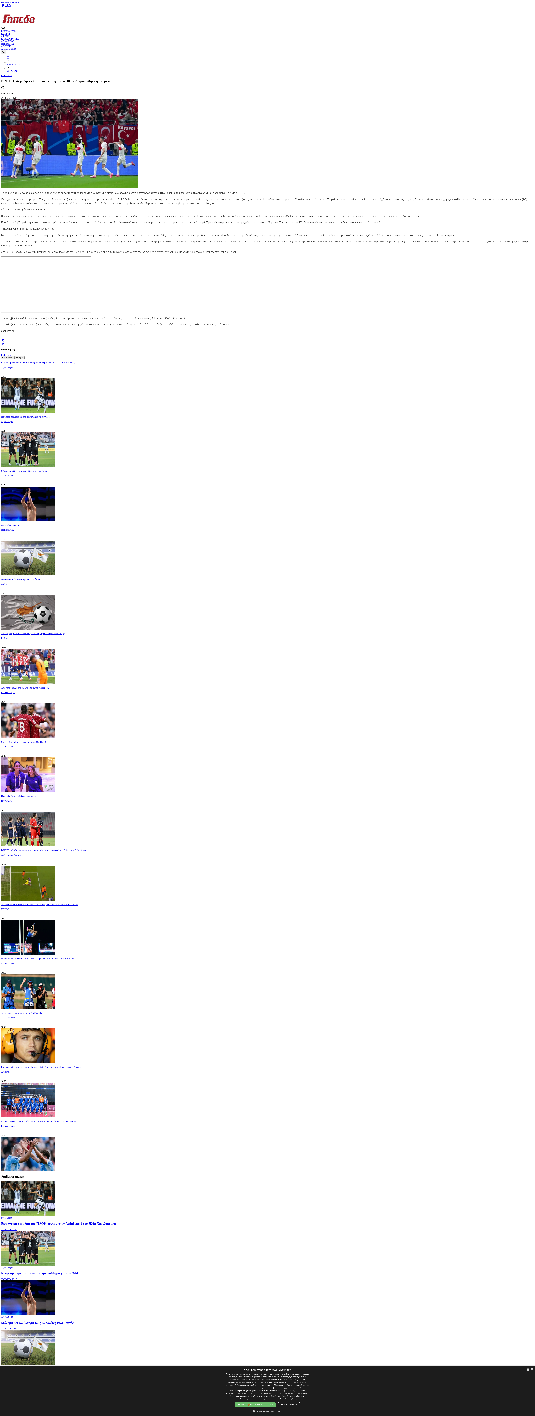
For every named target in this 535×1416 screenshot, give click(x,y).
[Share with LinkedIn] (2, 343)
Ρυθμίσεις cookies (276, 1399)
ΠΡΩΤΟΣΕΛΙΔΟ (9, 2)
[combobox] (528, 1369)
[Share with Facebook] (2, 337)
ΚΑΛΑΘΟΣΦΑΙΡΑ (10, 39)
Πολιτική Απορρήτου (292, 1399)
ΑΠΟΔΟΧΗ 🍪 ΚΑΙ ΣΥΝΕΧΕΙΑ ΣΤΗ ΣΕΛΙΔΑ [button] (255, 1404)
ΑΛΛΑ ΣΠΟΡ (7, 41)
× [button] (532, 1369)
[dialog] (267, 1391)
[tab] (8, 357)
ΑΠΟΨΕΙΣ (6, 46)
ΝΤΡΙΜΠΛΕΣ (7, 44)
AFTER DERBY (9, 49)
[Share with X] (2, 340)
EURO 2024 (12, 71)
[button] (267, 1411)
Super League (7, 1218)
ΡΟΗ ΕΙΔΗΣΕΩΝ (9, 31)
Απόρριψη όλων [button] (289, 1404)
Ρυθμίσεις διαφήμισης (272, 1396)
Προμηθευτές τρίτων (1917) (264, 1385)
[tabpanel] (267, 765)
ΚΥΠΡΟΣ (5, 34)
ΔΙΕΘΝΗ (5, 36)
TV (19, 2)
